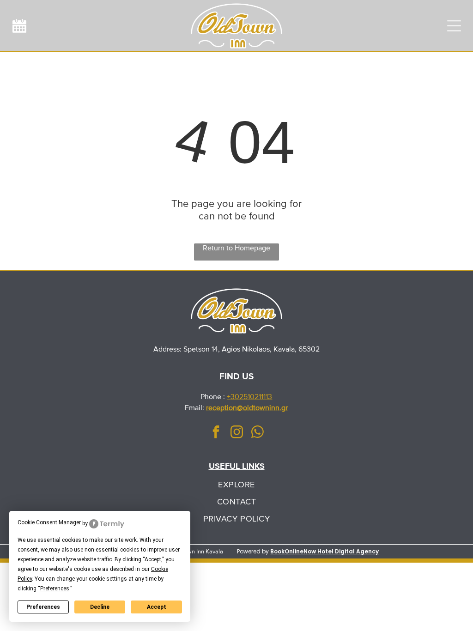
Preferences (43, 607)
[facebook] (215, 433)
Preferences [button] (54, 588)
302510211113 (251, 396)
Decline (99, 607)
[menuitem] (236, 484)
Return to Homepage (236, 248)
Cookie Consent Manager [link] (49, 522)
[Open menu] (454, 26)
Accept (156, 607)
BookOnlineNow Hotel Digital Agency (324, 551)
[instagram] (236, 433)
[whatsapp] (257, 433)
